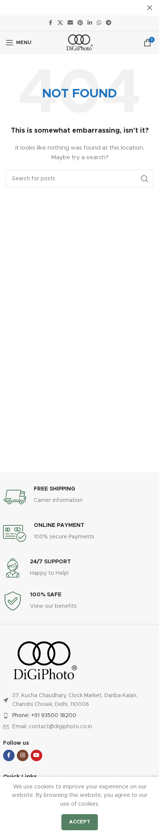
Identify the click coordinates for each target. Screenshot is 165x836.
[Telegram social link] (109, 23)
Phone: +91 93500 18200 (44, 715)
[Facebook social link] (50, 23)
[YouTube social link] (36, 755)
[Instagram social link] (22, 755)
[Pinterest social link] (80, 23)
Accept (79, 822)
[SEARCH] (144, 179)
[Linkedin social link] (89, 23)
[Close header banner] (149, 7)
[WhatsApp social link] (99, 23)
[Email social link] (70, 23)
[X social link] (60, 23)
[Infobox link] (80, 497)
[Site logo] (79, 42)
